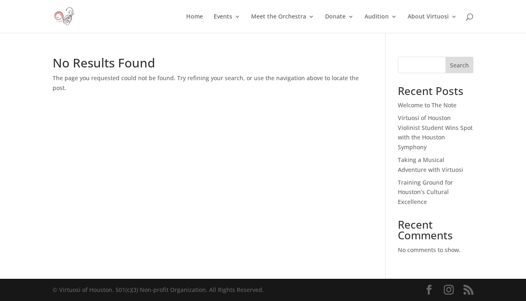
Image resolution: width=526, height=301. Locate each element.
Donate (335, 17)
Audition (377, 17)
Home (194, 17)
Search (459, 65)
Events (223, 17)
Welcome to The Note (427, 105)
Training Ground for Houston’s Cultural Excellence (425, 192)
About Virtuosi (428, 17)
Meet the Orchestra (278, 17)
